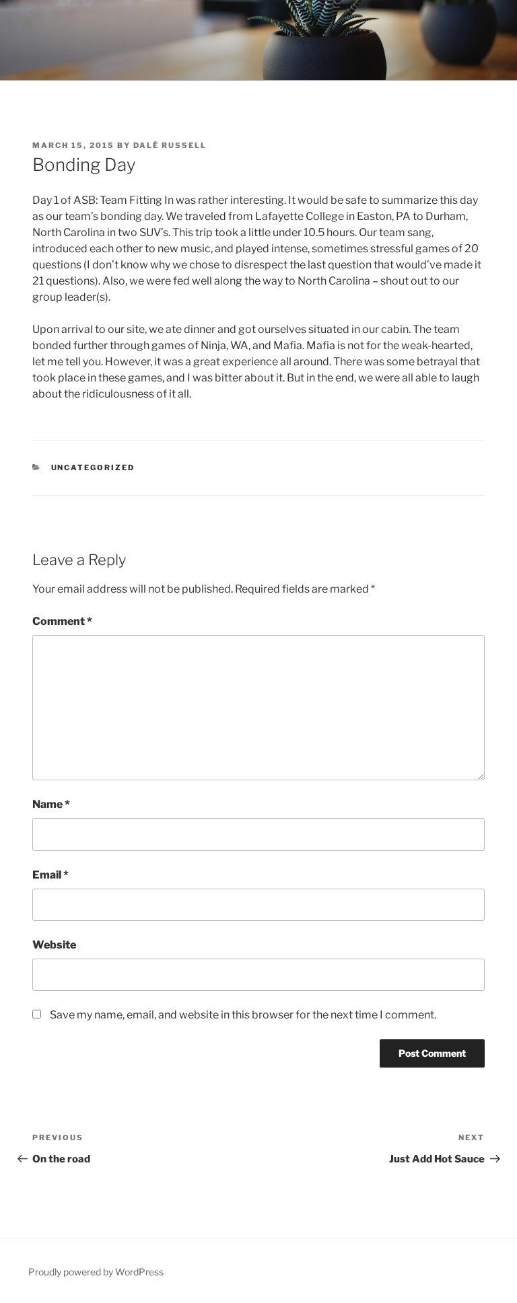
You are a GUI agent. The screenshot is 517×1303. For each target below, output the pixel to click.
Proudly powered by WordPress (96, 1271)
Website (54, 944)
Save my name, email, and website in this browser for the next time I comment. (243, 1014)
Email (50, 874)
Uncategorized (93, 467)
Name (51, 804)
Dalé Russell (170, 145)
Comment (62, 621)
